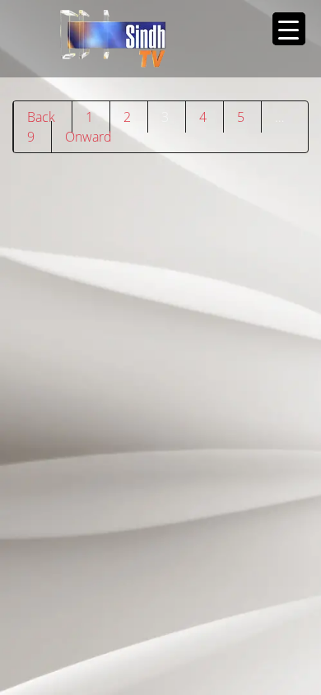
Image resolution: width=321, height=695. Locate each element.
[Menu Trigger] (288, 28)
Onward (88, 137)
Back (41, 117)
